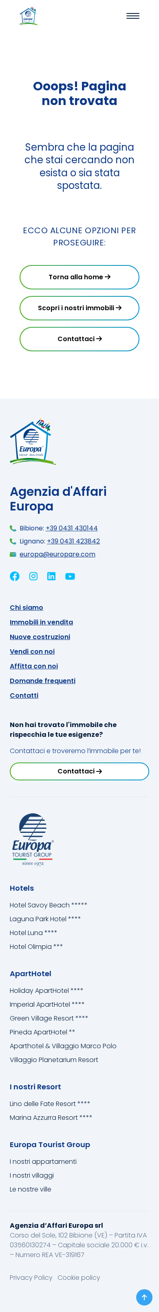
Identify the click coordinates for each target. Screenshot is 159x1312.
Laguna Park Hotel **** (45, 919)
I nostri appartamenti (43, 1161)
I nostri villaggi (32, 1175)
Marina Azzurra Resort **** (51, 1117)
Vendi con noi (32, 651)
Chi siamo (26, 607)
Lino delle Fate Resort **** (50, 1103)
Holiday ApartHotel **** (47, 990)
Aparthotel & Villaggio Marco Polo (63, 1046)
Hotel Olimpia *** (36, 946)
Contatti (24, 695)
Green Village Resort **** (49, 1018)
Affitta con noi (34, 666)
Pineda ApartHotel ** (42, 1032)
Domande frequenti (42, 681)
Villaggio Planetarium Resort (54, 1059)
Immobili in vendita (41, 622)
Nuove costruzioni (40, 637)
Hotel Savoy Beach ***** (49, 905)
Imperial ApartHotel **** (47, 1004)
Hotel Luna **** (33, 932)
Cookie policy (78, 1277)
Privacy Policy (32, 1277)
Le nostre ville (30, 1189)
